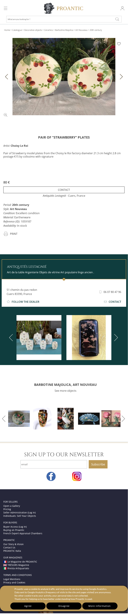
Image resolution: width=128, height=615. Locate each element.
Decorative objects (33, 29)
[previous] (12, 337)
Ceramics (48, 29)
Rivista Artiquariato (18, 568)
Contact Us (9, 547)
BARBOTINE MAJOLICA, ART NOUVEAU (65, 384)
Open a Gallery (11, 505)
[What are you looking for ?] (117, 19)
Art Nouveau (81, 29)
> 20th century (95, 29)
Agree (28, 606)
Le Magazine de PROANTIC (22, 561)
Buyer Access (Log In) (15, 526)
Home (7, 29)
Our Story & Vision (13, 544)
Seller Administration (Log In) (19, 512)
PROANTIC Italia (12, 550)
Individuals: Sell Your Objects (19, 515)
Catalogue (17, 29)
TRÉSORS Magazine (18, 565)
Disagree (64, 606)
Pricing (7, 509)
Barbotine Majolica (64, 29)
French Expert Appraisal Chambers (22, 533)
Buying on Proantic (13, 530)
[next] (115, 337)
